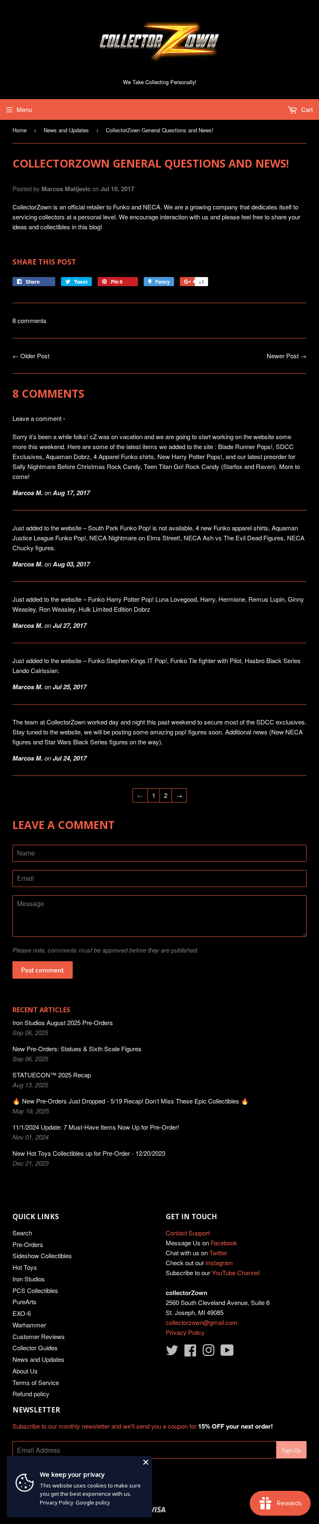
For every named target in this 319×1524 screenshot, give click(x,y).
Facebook (224, 1242)
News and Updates (66, 130)
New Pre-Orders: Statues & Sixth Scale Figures (77, 1048)
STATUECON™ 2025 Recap (51, 1074)
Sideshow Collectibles (42, 1255)
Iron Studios (28, 1278)
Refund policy (30, 1393)
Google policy (93, 1502)
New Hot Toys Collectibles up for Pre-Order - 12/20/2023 (88, 1153)
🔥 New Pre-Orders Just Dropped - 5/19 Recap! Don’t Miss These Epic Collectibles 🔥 (130, 1100)
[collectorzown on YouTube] (227, 1352)
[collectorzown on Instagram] (208, 1352)
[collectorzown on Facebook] (190, 1352)
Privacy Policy (185, 1332)
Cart (306, 109)
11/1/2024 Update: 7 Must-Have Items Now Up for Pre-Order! (95, 1127)
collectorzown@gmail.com (202, 1322)
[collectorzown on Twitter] (172, 1352)
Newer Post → (287, 355)
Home (19, 130)
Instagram (219, 1262)
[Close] (146, 1462)
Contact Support (188, 1232)
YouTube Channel (236, 1272)
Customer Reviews (38, 1336)
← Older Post (30, 355)
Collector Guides (35, 1347)
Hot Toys (24, 1267)
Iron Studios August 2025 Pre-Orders (62, 1022)
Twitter (218, 1252)
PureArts (24, 1301)
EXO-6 (21, 1313)
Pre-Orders (27, 1244)
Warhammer (29, 1324)
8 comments (29, 320)
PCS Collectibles (35, 1290)
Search (22, 1232)
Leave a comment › (38, 418)
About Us (25, 1370)
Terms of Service (35, 1382)
